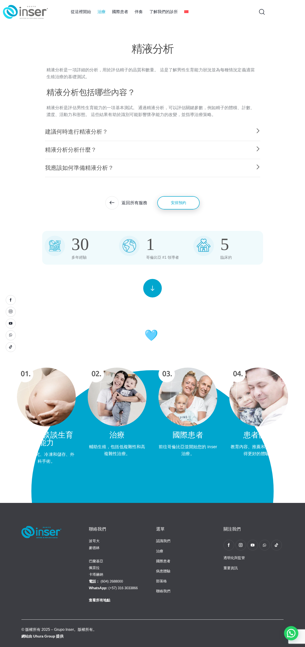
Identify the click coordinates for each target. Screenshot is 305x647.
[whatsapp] (264, 545)
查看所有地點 (99, 600)
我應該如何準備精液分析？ (79, 168)
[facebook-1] (229, 545)
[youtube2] (252, 545)
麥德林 (94, 548)
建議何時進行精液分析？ (76, 131)
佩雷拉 (94, 568)
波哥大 (94, 541)
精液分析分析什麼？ (71, 149)
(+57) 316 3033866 (113, 588)
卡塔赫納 (96, 574)
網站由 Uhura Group (38, 636)
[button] (152, 132)
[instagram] (240, 545)
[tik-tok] (276, 545)
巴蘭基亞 (96, 561)
